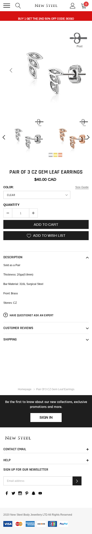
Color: (8, 187)
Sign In (46, 417)
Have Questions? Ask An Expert (31, 315)
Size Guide (82, 187)
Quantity (11, 205)
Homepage (24, 389)
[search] (18, 5)
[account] (72, 5)
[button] (77, 480)
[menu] (6, 5)
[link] (23, 137)
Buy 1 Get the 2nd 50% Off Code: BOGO (46, 16)
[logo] (46, 5)
